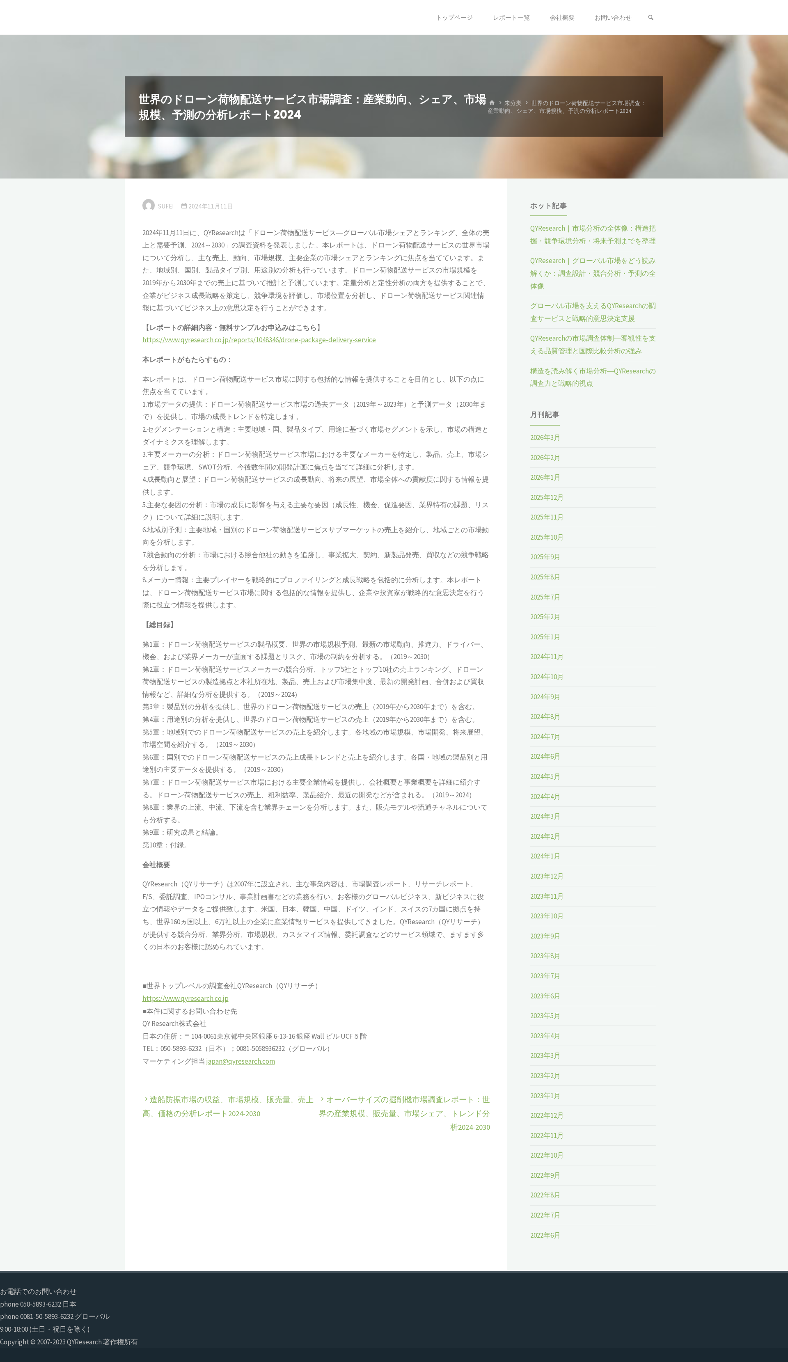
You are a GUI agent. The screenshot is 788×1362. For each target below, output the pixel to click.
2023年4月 (545, 1035)
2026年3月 (545, 437)
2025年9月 (545, 556)
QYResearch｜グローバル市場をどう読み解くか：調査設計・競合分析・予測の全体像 (593, 273)
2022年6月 (545, 1235)
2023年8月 (545, 955)
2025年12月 (547, 497)
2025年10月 (547, 537)
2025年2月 (545, 616)
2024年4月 (545, 796)
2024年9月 (545, 696)
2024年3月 (545, 816)
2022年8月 (545, 1194)
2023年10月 (547, 915)
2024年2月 (545, 836)
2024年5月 (545, 776)
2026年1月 (545, 477)
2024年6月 (545, 756)
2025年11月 (547, 517)
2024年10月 (547, 676)
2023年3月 (545, 1055)
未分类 (513, 102)
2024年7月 (545, 736)
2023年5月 (545, 1015)
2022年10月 (547, 1155)
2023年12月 (547, 876)
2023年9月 (545, 936)
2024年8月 (545, 716)
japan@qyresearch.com (240, 1061)
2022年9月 (545, 1175)
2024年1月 (545, 856)
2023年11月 (547, 896)
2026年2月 (545, 457)
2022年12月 (547, 1115)
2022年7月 (545, 1215)
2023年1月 (545, 1095)
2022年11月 (547, 1135)
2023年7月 (545, 975)
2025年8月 (545, 576)
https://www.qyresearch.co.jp (185, 998)
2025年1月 (545, 636)
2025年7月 (545, 597)
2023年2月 (545, 1075)
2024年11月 (547, 656)
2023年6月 (545, 995)
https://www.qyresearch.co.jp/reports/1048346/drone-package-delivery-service (259, 339)
